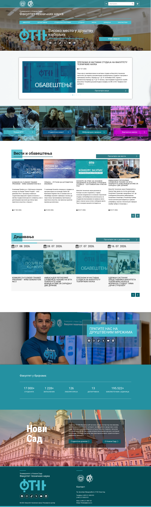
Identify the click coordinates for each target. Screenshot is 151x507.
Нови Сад (37, 433)
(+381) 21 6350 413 (82, 497)
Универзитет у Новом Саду (30, 11)
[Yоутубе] (70, 43)
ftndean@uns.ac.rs (86, 503)
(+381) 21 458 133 (86, 501)
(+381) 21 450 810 (88, 495)
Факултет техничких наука (35, 476)
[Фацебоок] (50, 43)
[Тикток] (60, 43)
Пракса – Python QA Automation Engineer (26, 183)
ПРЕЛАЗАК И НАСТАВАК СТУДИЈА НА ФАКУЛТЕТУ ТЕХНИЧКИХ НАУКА (123, 184)
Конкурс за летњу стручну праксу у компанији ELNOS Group (122, 280)
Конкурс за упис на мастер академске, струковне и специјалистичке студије (99, 63)
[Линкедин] (74, 43)
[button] (133, 216)
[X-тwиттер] (65, 43)
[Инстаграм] (55, 43)
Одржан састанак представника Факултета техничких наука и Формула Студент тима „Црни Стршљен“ (90, 282)
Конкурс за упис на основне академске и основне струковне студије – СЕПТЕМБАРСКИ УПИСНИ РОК (59, 183)
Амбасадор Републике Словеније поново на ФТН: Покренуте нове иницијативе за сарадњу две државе (91, 182)
